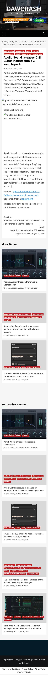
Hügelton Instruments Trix (31, 568)
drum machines (9, 317)
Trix (37, 573)
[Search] (43, 33)
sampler (7, 320)
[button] (4, 33)
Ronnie (8, 69)
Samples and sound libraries (32, 54)
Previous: (24, 220)
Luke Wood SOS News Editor (15, 288)
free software (9, 367)
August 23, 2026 (32, 288)
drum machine (38, 314)
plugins (13, 571)
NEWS (18, 54)
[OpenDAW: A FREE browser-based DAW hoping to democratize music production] (24, 607)
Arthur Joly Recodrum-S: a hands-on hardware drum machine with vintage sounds (21, 329)
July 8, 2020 (18, 69)
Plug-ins (25, 276)
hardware (20, 317)
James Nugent (10, 631)
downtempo (20, 51)
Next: (27, 230)
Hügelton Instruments (12, 568)
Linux (18, 367)
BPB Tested (8, 617)
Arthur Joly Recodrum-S (22, 314)
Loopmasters (9, 54)
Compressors (9, 276)
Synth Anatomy (10, 335)
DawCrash (24, 9)
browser (17, 617)
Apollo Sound (9, 51)
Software (31, 573)
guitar (28, 51)
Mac (23, 367)
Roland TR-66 (22, 571)
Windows (36, 367)
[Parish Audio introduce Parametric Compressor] (24, 264)
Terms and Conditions (11, 669)
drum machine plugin (24, 565)
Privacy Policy (27, 669)
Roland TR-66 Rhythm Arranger (14, 573)
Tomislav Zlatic (10, 380)
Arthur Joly (8, 314)
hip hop (35, 51)
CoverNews (37, 659)
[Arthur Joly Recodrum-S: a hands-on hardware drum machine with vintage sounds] (24, 308)
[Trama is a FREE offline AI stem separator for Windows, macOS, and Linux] (24, 355)
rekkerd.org (27, 198)
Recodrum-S (36, 317)
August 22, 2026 (23, 335)
